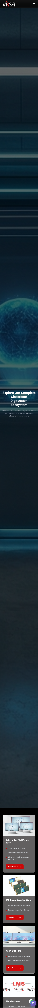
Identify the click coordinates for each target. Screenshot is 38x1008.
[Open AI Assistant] (33, 1003)
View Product (14, 867)
